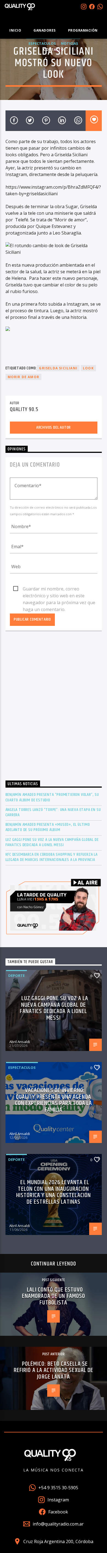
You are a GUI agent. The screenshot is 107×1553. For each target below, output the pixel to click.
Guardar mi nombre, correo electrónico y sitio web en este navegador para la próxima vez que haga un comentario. (59, 589)
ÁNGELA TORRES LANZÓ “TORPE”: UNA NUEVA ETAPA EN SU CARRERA (53, 812)
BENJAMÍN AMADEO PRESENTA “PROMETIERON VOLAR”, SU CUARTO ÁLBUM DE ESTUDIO (52, 797)
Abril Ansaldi (19, 1041)
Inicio (15, 30)
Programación (83, 30)
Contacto (53, 49)
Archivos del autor (53, 427)
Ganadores (44, 30)
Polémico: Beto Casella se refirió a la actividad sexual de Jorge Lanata (54, 1370)
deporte (16, 975)
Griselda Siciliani (58, 368)
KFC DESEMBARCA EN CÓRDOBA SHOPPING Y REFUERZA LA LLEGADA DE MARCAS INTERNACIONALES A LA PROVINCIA (51, 857)
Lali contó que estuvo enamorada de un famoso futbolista (53, 1296)
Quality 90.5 (24, 409)
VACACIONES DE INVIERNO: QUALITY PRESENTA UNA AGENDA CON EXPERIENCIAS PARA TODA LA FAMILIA (53, 1100)
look (88, 368)
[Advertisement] (53, 707)
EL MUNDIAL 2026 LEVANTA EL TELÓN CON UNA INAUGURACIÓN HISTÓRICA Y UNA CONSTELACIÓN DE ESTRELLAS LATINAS (53, 1192)
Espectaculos (22, 1067)
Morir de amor (24, 377)
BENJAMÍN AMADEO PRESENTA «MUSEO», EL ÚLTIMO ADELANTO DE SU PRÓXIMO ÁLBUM (47, 827)
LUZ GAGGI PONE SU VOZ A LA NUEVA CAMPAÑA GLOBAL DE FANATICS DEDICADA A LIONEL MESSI (52, 842)
